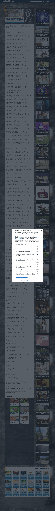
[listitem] (27, 244)
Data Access (27, 280)
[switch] (37, 246)
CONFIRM (21, 277)
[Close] (41, 230)
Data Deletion (23, 280)
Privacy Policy (32, 280)
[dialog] (27, 255)
